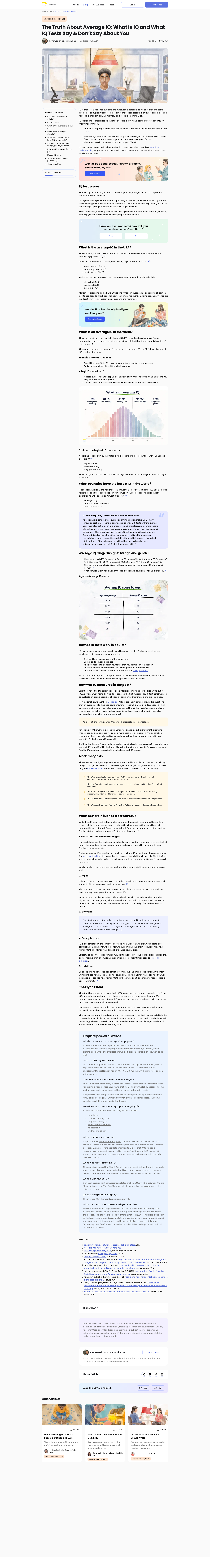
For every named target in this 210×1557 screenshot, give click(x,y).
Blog (85, 4)
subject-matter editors (142, 1330)
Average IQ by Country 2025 (97, 1250)
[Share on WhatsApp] (162, 1374)
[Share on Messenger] (150, 1374)
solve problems (140, 670)
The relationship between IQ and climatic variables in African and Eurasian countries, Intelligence (122, 1267)
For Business (98, 4)
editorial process (91, 1333)
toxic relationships (91, 856)
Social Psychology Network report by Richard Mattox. (110, 1245)
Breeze (52, 4)
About (76, 4)
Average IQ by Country (95, 1256)
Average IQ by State (107, 1253)
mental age (113, 702)
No (136, 236)
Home (44, 11)
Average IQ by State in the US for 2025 (102, 1247)
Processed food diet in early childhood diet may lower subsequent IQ (117, 1291)
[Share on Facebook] (156, 1374)
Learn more (153, 1352)
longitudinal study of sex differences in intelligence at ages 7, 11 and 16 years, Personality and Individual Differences (125, 1261)
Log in (133, 4)
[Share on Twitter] (143, 1374)
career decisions (95, 768)
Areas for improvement (99, 1124)
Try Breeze (156, 4)
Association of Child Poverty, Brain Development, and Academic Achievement (124, 1272)
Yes (111, 236)
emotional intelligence (110, 1141)
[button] (113, 4)
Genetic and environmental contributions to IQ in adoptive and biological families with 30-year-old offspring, (125, 1285)
